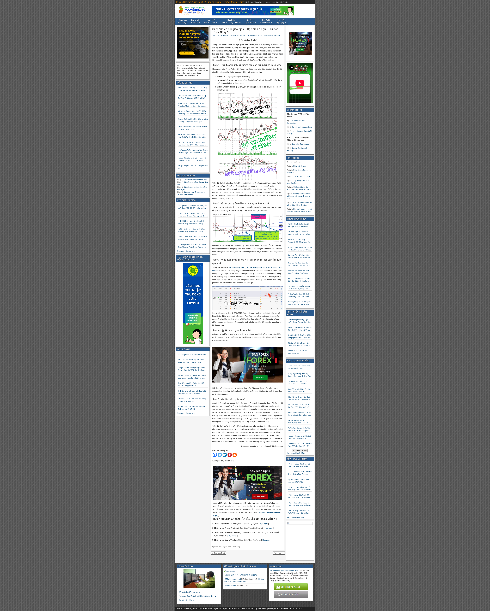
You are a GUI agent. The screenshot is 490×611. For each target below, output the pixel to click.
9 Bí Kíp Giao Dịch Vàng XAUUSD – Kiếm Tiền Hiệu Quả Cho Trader (191, 361)
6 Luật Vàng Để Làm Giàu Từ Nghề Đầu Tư (192, 167)
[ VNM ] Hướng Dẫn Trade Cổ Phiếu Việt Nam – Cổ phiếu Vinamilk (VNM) (299, 465)
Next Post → (279, 553)
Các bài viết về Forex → (188, 600)
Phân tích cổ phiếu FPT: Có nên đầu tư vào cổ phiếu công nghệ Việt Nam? (299, 414)
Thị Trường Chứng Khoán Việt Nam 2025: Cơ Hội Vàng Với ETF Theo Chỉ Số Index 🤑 (299, 429)
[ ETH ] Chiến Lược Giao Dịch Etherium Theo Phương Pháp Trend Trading (192, 238)
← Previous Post (218, 553)
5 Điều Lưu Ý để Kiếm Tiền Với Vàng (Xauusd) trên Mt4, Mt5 (192, 400)
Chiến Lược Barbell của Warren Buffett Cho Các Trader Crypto (192, 128)
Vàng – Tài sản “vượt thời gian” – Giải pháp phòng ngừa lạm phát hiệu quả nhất (192, 376)
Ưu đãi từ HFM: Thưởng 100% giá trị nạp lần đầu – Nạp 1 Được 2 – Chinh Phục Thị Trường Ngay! (300, 336)
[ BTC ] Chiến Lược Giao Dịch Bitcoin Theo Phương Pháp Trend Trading (192, 230)
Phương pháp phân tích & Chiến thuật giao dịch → (197, 596)
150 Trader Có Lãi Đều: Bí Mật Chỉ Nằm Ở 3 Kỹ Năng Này (299, 287)
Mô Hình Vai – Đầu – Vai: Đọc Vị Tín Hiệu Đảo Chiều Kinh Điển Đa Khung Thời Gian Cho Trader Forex (300, 248)
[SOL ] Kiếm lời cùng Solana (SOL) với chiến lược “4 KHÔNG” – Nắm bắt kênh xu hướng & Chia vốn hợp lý (192, 207)
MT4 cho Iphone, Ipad (232, 579)
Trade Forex (265, 21)
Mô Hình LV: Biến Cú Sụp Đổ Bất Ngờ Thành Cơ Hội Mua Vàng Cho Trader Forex (298, 225)
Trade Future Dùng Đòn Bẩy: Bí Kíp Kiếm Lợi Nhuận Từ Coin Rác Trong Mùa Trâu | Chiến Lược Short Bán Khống (191, 104)
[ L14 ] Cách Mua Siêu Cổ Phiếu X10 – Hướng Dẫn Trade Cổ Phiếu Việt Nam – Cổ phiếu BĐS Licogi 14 (300, 473)
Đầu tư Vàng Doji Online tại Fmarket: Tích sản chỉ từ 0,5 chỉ (191, 408)
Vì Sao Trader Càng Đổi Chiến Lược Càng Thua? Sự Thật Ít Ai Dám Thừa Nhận (299, 295)
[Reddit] (234, 455)
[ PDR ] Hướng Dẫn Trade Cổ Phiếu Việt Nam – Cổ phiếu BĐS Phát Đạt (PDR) (300, 504)
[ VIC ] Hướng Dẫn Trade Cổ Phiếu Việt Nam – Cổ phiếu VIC (299, 496)
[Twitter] (220, 455)
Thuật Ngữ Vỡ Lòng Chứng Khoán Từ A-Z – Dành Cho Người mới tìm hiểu (298, 382)
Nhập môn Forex (299, 166)
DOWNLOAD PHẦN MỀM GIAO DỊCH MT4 (240, 575)
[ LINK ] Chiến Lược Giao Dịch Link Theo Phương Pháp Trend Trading (191, 222)
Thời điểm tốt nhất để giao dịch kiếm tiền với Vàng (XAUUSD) (191, 384)
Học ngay (264, 523)
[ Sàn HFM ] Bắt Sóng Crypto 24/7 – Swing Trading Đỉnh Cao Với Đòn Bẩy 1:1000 (299, 321)
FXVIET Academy (221, 35)
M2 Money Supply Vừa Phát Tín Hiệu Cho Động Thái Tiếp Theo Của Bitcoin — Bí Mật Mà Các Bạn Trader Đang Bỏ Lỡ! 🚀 (193, 112)
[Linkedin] (225, 455)
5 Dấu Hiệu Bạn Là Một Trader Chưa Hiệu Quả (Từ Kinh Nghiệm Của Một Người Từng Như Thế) (191, 136)
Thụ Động (280, 21)
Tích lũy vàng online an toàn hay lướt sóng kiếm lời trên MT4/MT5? (192, 392)
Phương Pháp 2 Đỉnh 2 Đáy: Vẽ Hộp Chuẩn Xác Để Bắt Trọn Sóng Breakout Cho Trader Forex (300, 303)
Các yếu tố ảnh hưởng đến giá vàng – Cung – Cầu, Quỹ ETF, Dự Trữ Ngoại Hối (192, 369)
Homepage (182, 21)
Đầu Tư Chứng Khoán (230, 21)
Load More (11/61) (300, 450)
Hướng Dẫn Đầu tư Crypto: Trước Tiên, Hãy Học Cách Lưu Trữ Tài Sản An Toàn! (192, 159)
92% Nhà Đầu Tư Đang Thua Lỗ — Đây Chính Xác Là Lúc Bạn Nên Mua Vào (192, 89)
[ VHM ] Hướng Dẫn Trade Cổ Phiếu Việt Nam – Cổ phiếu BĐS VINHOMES (300, 488)
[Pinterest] (230, 455)
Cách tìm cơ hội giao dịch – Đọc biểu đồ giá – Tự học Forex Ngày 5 (245, 30)
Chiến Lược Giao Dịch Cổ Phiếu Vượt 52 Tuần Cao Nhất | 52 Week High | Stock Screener (299, 445)
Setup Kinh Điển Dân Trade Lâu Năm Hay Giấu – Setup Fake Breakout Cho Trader (299, 280)
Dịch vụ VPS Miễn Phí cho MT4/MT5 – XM (298, 352)
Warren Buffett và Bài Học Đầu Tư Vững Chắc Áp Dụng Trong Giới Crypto (193, 120)
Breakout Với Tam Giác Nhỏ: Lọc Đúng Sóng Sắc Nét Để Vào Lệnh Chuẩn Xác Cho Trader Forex (299, 264)
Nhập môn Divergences (300, 144)
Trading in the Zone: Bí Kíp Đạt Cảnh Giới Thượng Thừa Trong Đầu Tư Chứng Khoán (299, 437)
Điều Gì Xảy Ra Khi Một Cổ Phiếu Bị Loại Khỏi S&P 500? (298, 421)
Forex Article (254, 35)
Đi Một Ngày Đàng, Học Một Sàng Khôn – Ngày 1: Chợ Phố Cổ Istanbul (299, 375)
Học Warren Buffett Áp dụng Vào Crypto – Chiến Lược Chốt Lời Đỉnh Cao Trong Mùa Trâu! (192, 151)
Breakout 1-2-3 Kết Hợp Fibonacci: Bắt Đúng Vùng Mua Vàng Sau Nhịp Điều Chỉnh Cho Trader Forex (299, 241)
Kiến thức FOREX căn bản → (190, 592)
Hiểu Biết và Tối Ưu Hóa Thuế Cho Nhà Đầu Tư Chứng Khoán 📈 (299, 398)
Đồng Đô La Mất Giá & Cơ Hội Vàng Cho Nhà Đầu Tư (299, 390)
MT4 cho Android (230, 585)
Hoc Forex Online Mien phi (270, 35)
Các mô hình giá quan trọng (302, 127)
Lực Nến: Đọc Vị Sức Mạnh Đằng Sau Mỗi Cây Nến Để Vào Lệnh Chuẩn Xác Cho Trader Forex (299, 233)
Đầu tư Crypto (209, 21)
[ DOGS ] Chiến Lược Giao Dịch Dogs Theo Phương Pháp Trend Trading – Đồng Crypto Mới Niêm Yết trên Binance (193, 246)
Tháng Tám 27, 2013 (238, 35)
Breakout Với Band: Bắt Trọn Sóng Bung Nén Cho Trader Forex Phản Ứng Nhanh (298, 272)
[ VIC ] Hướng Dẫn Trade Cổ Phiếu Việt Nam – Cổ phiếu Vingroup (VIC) (298, 512)
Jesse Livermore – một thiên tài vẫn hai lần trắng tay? (299, 367)
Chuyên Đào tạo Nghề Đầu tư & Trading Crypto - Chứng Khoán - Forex (209, 2)
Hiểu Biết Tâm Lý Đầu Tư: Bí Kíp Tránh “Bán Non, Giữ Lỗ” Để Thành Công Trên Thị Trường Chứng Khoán (299, 406)
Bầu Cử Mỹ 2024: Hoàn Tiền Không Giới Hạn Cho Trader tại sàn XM (299, 344)
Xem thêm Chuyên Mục (186, 251)
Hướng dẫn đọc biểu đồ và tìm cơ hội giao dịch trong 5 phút (299, 196)
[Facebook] (215, 455)
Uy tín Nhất (250, 21)
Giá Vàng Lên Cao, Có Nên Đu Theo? (192, 355)
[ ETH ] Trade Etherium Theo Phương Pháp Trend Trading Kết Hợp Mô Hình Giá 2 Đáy (192, 214)
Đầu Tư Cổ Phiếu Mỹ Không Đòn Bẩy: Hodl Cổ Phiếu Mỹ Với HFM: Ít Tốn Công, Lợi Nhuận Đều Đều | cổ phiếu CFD (300, 328)
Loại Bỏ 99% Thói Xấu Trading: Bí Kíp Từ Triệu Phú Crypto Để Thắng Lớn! (192, 97)
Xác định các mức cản (301, 176)
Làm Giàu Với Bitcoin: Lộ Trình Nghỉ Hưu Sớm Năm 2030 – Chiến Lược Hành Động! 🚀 (191, 143)
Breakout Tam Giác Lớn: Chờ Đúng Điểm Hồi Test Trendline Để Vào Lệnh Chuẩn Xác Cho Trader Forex (299, 256)
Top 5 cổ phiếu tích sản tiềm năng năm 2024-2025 (298, 481)
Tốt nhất (195, 21)
